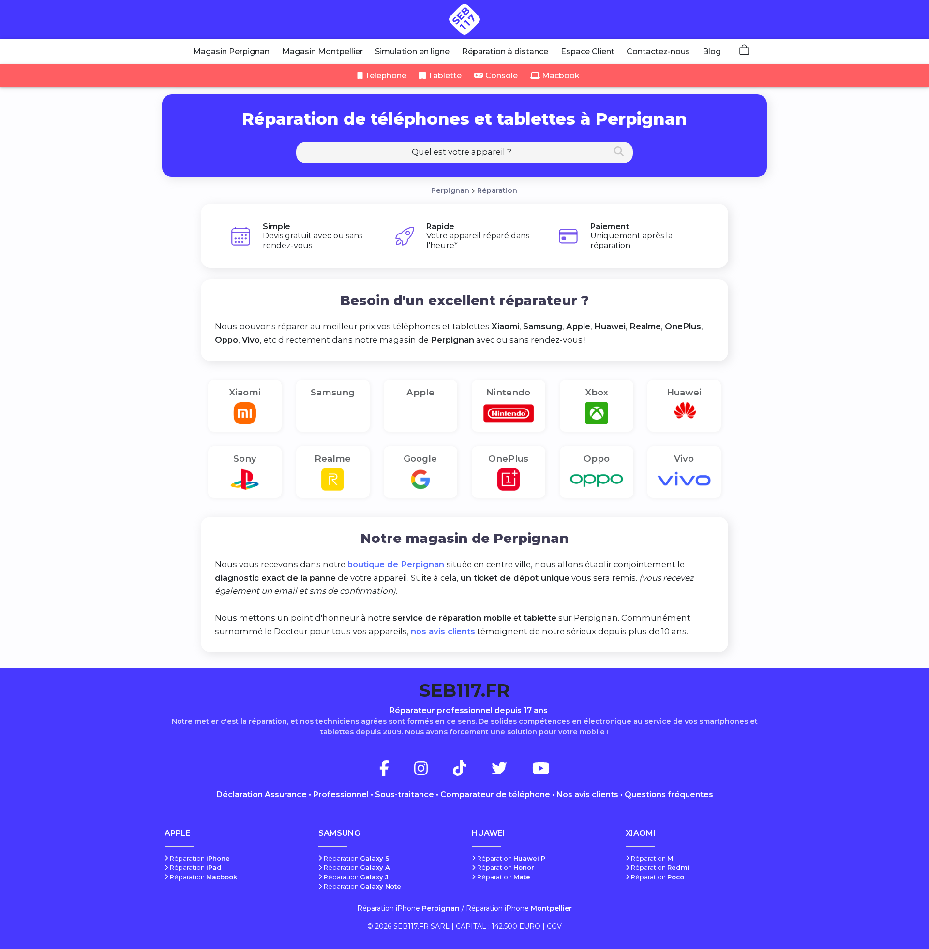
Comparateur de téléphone (495, 794)
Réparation (497, 190)
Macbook (560, 75)
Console (500, 75)
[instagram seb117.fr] (432, 771)
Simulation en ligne (412, 51)
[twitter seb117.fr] (511, 771)
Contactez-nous (658, 51)
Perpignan (450, 190)
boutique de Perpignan (397, 564)
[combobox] (464, 152)
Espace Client (587, 51)
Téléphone (384, 75)
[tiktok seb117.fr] (471, 771)
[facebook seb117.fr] (395, 771)
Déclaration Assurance (261, 794)
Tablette (444, 75)
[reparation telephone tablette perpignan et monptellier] (464, 19)
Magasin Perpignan (231, 51)
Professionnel (341, 794)
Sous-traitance (404, 794)
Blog (712, 51)
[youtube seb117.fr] (541, 771)
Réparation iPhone (408, 908)
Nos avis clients (587, 794)
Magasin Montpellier (322, 51)
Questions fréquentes (669, 794)
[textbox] (464, 152)
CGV (554, 926)
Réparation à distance (505, 51)
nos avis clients (443, 631)
